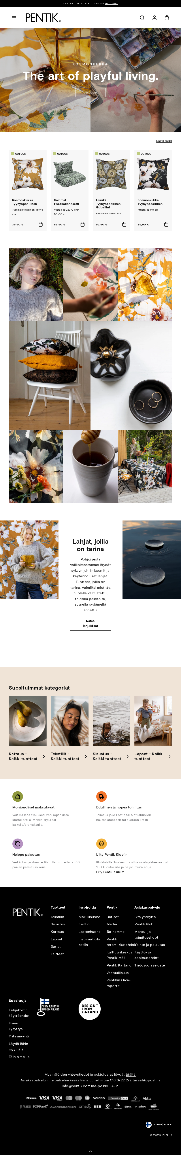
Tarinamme (116, 932)
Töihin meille (19, 1057)
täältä (131, 1074)
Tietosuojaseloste (149, 965)
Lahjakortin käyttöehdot (19, 1013)
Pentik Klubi (144, 924)
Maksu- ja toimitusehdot (146, 935)
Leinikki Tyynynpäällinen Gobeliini (108, 204)
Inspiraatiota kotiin (89, 942)
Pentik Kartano (119, 965)
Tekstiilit (57, 917)
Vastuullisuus (118, 973)
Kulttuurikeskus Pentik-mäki (119, 955)
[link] (154, 17)
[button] (14, 17)
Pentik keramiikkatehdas (121, 942)
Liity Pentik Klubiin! (110, 872)
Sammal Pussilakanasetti (66, 202)
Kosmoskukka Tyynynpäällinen (24, 202)
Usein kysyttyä (16, 1026)
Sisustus (58, 924)
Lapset (56, 939)
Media (112, 924)
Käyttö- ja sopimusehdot (146, 955)
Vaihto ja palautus (149, 945)
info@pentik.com (76, 1086)
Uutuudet (111, 3)
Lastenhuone (90, 932)
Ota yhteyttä (145, 917)
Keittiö (84, 924)
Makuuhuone (89, 917)
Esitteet (57, 954)
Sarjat (56, 946)
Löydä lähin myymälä (18, 1047)
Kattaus (57, 932)
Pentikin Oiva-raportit (118, 983)
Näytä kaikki (164, 140)
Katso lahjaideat (90, 623)
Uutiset (113, 917)
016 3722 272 (121, 1080)
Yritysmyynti (19, 1036)
